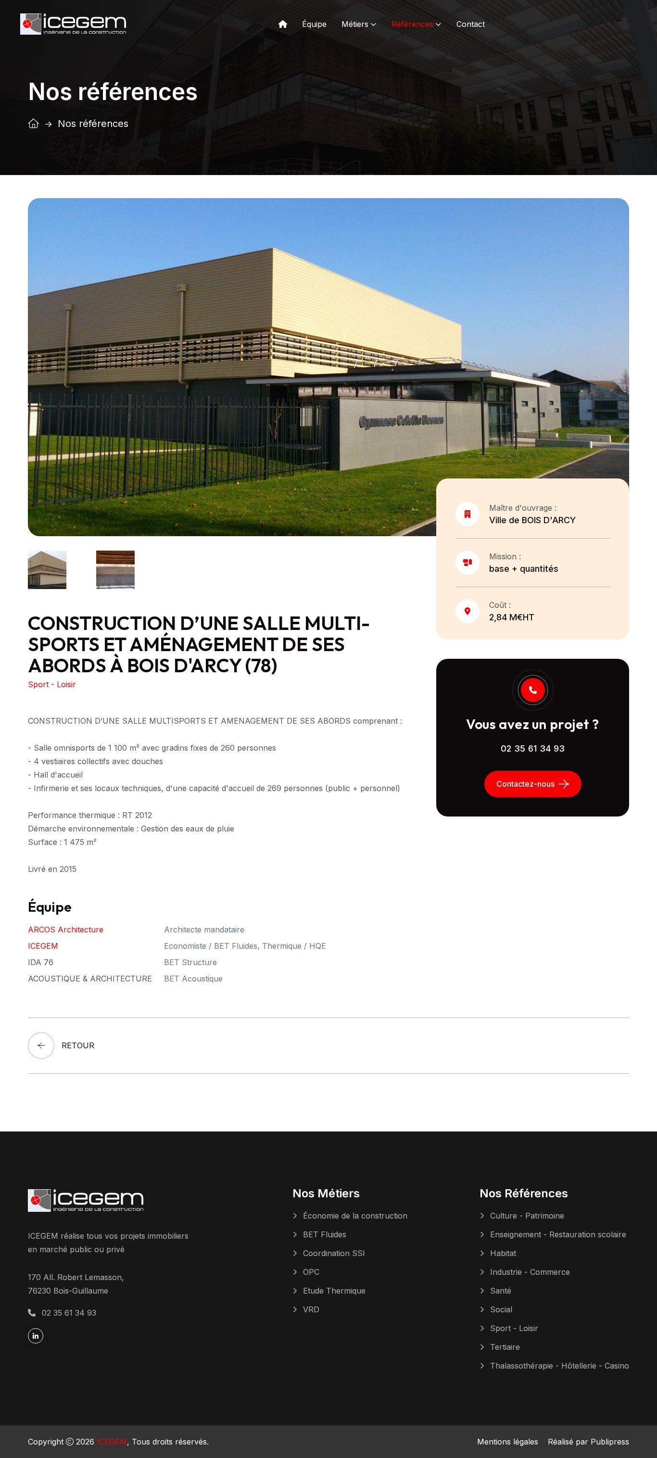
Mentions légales (507, 1441)
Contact (470, 24)
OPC (311, 1272)
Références (412, 24)
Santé (500, 1291)
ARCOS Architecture (65, 929)
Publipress (610, 1441)
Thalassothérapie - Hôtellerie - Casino (559, 1366)
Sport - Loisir (514, 1328)
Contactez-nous (525, 784)
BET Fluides (324, 1234)
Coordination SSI (334, 1253)
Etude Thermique (334, 1291)
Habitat (503, 1253)
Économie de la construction (355, 1215)
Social (501, 1309)
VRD (311, 1309)
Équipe (314, 24)
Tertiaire (505, 1347)
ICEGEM (43, 946)
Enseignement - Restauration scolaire (558, 1234)
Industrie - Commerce (530, 1272)
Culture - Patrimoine (527, 1215)
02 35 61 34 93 (533, 748)
